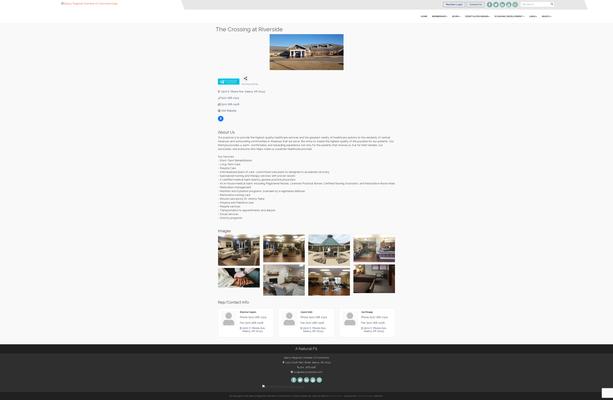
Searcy (546, 16)
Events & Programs (476, 16)
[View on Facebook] (220, 120)
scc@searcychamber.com (307, 372)
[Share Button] (245, 78)
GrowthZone (335, 396)
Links (532, 16)
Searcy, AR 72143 (308, 362)
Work (455, 16)
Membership (439, 16)
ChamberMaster (365, 396)
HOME (424, 16)
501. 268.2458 (308, 367)
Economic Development (509, 16)
